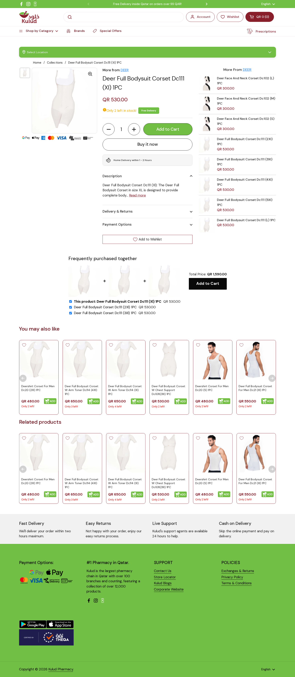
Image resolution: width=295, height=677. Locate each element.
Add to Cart (207, 283)
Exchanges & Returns (237, 571)
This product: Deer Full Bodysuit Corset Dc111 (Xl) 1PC (117, 301)
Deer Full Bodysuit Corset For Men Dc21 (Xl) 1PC (255, 388)
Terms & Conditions (236, 583)
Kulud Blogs (163, 583)
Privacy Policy (232, 577)
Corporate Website (169, 589)
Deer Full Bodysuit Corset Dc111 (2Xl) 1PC (105, 307)
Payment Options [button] (117, 224)
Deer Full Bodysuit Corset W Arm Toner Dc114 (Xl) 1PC (125, 390)
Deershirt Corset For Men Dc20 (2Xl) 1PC (38, 388)
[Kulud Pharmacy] (29, 17)
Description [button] (112, 176)
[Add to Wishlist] (24, 345)
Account (204, 17)
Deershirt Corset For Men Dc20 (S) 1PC (212, 388)
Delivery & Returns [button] (118, 211)
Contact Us (162, 571)
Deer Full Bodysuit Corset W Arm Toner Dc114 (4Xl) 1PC (81, 390)
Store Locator (165, 577)
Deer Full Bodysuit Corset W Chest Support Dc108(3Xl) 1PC (168, 390)
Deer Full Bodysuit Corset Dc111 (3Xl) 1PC (105, 313)
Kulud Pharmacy (60, 669)
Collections (55, 63)
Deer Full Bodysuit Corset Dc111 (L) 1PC (246, 220)
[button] (109, 129)
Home (37, 63)
